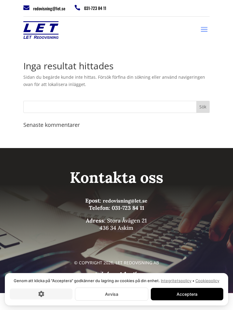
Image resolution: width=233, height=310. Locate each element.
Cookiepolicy (207, 280)
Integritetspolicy (176, 280)
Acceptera (187, 293)
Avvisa (111, 293)
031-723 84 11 (95, 8)
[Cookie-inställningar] (41, 294)
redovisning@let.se (49, 8)
